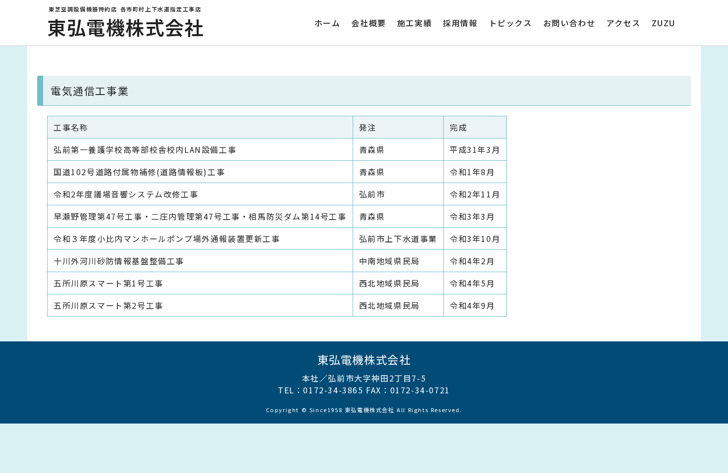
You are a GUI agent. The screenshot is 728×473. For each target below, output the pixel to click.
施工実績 (414, 23)
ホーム (327, 23)
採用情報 (460, 23)
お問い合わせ (569, 23)
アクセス (623, 23)
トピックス (510, 23)
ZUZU (664, 23)
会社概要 (368, 23)
